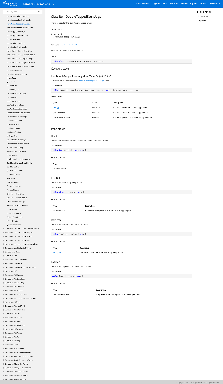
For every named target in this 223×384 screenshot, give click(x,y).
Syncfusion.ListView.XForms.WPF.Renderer (21, 244)
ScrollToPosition (13, 167)
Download (215, 3)
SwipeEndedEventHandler (17, 198)
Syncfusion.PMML (12, 344)
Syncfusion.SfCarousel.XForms (16, 375)
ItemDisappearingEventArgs (17, 16)
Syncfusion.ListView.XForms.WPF (17, 240)
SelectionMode (14, 174)
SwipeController (14, 186)
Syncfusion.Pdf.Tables (13, 333)
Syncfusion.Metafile (12, 252)
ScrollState (12, 155)
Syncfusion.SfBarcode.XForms (16, 364)
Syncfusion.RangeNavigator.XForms (19, 356)
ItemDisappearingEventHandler (19, 20)
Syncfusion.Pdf (10, 271)
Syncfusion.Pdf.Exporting (14, 283)
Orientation (12, 136)
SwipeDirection (14, 190)
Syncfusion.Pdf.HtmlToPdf (15, 306)
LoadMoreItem (13, 124)
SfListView (11, 178)
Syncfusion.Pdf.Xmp (12, 341)
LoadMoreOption (13, 128)
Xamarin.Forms (33, 4)
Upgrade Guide (160, 3)
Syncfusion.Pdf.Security (14, 329)
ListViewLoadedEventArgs (17, 109)
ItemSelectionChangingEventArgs (20, 58)
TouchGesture (13, 221)
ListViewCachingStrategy (16, 93)
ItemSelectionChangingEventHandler (21, 62)
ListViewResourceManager (17, 116)
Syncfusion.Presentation (14, 348)
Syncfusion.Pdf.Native (13, 317)
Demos (184, 3)
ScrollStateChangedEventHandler (20, 163)
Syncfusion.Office (11, 256)
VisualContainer (14, 225)
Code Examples (143, 3)
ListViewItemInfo (13, 101)
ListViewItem (12, 97)
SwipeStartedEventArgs (16, 201)
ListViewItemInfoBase (15, 105)
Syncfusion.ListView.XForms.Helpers (19, 232)
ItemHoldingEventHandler (17, 47)
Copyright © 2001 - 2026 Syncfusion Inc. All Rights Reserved (198, 382)
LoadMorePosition (14, 132)
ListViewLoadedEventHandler (18, 113)
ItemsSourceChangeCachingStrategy (21, 66)
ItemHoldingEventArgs (15, 43)
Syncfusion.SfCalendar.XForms (16, 371)
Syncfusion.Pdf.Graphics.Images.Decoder (20, 298)
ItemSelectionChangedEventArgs (19, 51)
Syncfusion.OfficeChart (14, 263)
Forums (203, 3)
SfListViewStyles (13, 182)
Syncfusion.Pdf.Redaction (15, 325)
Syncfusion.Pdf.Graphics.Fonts (16, 294)
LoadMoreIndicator (14, 120)
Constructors (202, 17)
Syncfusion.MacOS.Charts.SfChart (18, 248)
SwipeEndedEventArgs (15, 194)
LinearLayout (13, 89)
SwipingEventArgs (14, 213)
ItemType (12, 78)
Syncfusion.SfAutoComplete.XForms (19, 360)
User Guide (174, 3)
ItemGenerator (14, 39)
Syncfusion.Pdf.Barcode (14, 275)
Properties (201, 20)
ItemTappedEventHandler (17, 74)
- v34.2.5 (49, 4)
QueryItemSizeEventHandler (18, 143)
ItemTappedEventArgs (15, 70)
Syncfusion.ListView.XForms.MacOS (18, 236)
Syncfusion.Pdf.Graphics (14, 290)
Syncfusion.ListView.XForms (71, 45)
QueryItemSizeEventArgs (16, 140)
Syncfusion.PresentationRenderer (18, 352)
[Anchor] (49, 68)
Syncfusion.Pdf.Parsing (13, 321)
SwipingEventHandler (15, 217)
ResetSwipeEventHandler (16, 151)
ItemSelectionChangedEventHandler (21, 55)
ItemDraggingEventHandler (17, 35)
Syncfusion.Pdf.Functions (14, 286)
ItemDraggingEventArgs (16, 31)
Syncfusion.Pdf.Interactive (15, 310)
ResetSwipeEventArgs (15, 147)
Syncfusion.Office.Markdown (16, 259)
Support (193, 3)
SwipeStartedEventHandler (17, 205)
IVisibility (11, 82)
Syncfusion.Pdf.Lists (12, 314)
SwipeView (12, 209)
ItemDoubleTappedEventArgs (18, 24)
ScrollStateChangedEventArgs (18, 159)
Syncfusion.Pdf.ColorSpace (15, 279)
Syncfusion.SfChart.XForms (15, 379)
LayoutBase (13, 86)
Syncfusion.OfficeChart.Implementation (20, 267)
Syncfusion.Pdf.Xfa (12, 337)
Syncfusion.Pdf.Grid (12, 302)
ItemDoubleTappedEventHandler (20, 28)
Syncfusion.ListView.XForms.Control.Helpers (22, 228)
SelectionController (15, 171)
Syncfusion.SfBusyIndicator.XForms (18, 368)
